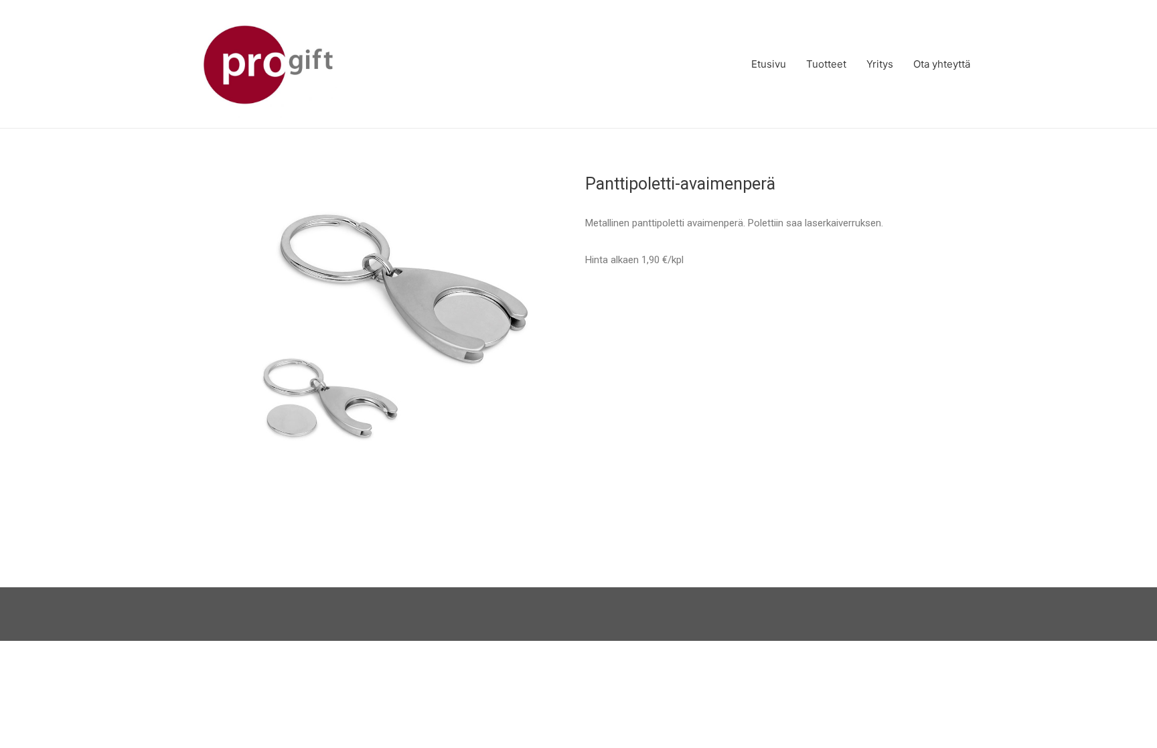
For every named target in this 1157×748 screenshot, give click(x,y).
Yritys (879, 64)
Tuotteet (826, 64)
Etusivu (768, 64)
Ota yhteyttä (941, 64)
